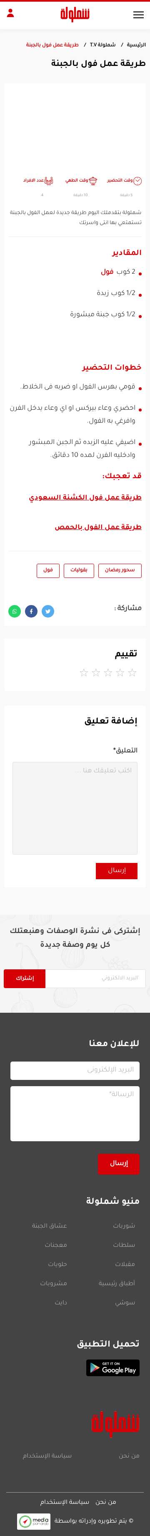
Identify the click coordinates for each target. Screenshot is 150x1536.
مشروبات (53, 1284)
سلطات (124, 1246)
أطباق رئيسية (117, 1284)
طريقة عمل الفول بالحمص (98, 528)
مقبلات (125, 1265)
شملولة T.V (103, 45)
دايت (61, 1303)
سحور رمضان (120, 570)
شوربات (124, 1226)
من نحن (129, 1456)
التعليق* (125, 751)
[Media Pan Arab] (33, 1521)
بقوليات (79, 570)
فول (107, 272)
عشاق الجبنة (49, 1226)
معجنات (56, 1246)
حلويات (57, 1265)
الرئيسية (136, 45)
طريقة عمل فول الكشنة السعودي (85, 498)
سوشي (125, 1303)
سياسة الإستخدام (47, 1456)
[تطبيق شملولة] (75, 1368)
